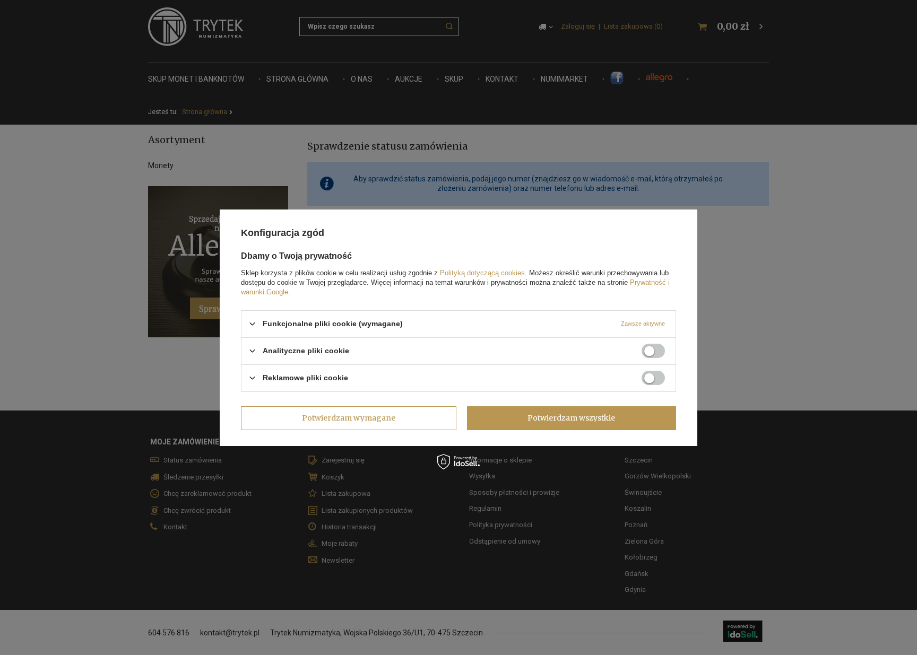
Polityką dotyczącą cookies (482, 272)
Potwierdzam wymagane (348, 418)
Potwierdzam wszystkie (571, 418)
